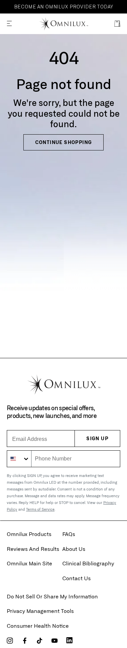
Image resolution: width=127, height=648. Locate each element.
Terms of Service (40, 509)
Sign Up (97, 438)
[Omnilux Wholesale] (63, 24)
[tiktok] (40, 640)
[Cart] (117, 23)
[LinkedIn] (69, 640)
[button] (9, 24)
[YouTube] (54, 640)
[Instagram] (10, 640)
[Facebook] (25, 640)
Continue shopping (63, 142)
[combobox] (19, 459)
